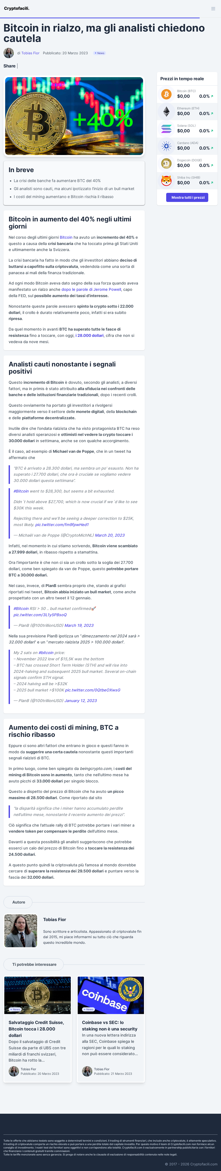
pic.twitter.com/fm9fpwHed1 (61, 524)
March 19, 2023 (78, 625)
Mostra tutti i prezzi (188, 197)
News (100, 53)
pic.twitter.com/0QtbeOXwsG (92, 690)
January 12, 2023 (80, 700)
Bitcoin (66, 237)
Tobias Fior (28, 1069)
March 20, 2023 (110, 535)
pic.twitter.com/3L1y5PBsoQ (39, 615)
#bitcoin (45, 652)
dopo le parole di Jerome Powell (91, 289)
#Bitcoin (20, 491)
